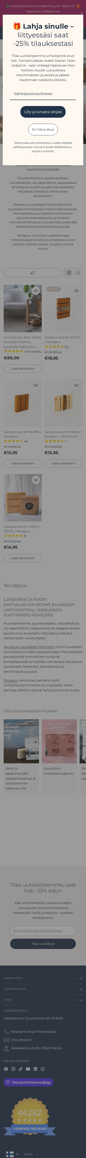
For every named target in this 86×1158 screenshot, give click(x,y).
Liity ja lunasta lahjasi (43, 112)
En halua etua (43, 129)
